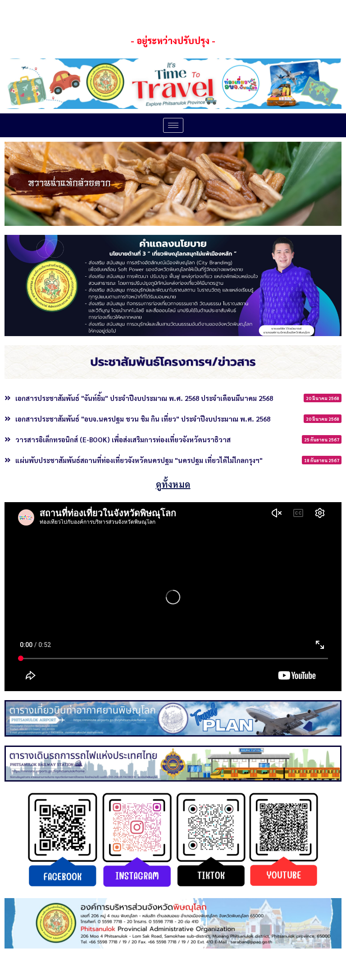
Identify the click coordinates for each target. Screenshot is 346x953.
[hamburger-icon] (173, 125)
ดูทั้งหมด (173, 484)
